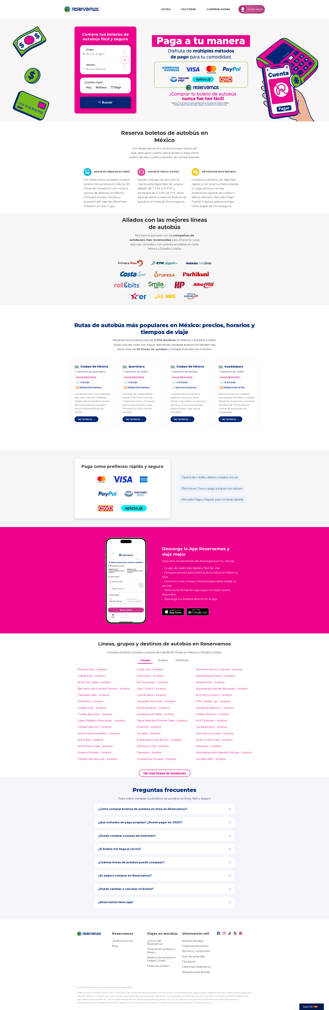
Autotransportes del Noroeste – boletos (222, 688)
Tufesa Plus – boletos (91, 675)
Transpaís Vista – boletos (93, 694)
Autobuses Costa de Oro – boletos (159, 739)
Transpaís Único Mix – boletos (156, 701)
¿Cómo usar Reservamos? (155, 942)
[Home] (82, 9)
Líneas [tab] (145, 660)
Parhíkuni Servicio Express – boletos (219, 669)
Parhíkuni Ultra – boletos (153, 746)
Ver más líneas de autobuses (164, 773)
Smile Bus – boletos (90, 701)
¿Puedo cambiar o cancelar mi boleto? (126, 889)
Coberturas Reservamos (196, 966)
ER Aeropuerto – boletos (153, 707)
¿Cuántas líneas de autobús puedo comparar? (131, 862)
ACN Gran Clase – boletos (94, 682)
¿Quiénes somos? (122, 940)
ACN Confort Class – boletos (214, 739)
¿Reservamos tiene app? (115, 902)
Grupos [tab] (162, 660)
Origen (90, 49)
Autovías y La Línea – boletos (214, 733)
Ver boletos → (86, 419)
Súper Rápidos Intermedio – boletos (101, 720)
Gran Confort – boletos (151, 688)
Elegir (117, 87)
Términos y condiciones (196, 951)
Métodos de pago (192, 940)
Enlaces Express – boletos (94, 752)
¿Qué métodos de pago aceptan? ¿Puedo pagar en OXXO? (140, 822)
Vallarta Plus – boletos (210, 682)
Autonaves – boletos (150, 675)
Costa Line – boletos (150, 669)
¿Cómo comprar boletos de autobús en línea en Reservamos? (142, 809)
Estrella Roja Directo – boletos (215, 675)
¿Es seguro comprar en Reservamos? (125, 875)
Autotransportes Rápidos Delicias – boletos (224, 752)
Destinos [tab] (182, 660)
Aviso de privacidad (193, 956)
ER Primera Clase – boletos (95, 746)
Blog (115, 946)
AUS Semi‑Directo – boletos (214, 694)
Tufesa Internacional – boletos (97, 758)
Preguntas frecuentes (195, 946)
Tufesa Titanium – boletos (212, 714)
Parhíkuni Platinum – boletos (214, 707)
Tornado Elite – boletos (211, 758)
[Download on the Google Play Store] (198, 612)
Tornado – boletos (148, 733)
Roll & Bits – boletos (90, 739)
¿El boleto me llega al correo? (119, 849)
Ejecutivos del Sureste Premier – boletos (104, 688)
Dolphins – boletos (149, 726)
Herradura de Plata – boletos (155, 714)
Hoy (88, 87)
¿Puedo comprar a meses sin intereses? (127, 835)
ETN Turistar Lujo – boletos (213, 701)
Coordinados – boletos (151, 694)
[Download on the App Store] (173, 612)
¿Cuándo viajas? (93, 82)
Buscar (107, 102)
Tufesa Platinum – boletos (94, 726)
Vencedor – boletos (208, 746)
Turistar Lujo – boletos (92, 707)
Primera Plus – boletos (92, 669)
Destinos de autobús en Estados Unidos (161, 959)
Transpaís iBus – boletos (211, 726)
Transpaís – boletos (149, 752)
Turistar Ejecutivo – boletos (95, 714)
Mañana (101, 87)
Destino (90, 64)
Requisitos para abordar (196, 972)
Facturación (189, 961)
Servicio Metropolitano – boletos (99, 733)
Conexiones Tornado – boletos (156, 758)
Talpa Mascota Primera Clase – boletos (162, 720)
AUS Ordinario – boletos (211, 720)
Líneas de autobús (158, 965)
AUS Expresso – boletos (152, 682)
